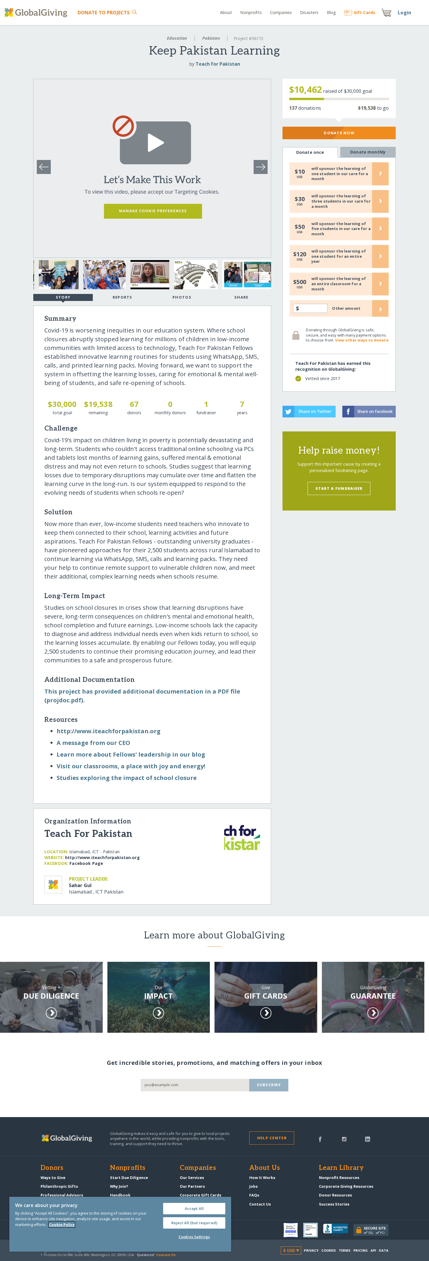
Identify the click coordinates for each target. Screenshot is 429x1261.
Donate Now (339, 132)
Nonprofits (250, 12)
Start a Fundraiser (339, 488)
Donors (52, 1168)
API (373, 1250)
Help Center (272, 1137)
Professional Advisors (62, 1195)
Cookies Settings (194, 1236)
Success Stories (334, 1204)
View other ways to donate (361, 340)
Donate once (310, 152)
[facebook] (320, 1138)
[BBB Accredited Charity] (338, 1230)
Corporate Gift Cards (200, 1195)
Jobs (253, 1186)
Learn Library (341, 1168)
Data (383, 1250)
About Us (264, 1168)
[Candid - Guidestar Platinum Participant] (313, 1230)
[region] (120, 1224)
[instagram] (344, 1138)
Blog (331, 12)
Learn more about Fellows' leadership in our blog (131, 754)
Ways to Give (53, 1177)
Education (177, 38)
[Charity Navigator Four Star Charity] (293, 1230)
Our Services (192, 1177)
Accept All (194, 1208)
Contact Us (260, 1204)
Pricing (360, 1250)
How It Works (262, 1177)
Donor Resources (335, 1195)
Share (241, 297)
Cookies (328, 1250)
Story (63, 297)
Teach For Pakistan (218, 64)
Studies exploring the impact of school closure (127, 778)
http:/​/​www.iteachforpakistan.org (109, 731)
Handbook (120, 1195)
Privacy (311, 1250)
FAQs (254, 1195)
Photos (181, 297)
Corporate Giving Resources (346, 1186)
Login (404, 12)
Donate (104, 12)
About (226, 12)
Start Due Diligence (129, 1177)
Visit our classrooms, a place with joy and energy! (131, 766)
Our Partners (192, 1186)
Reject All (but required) (194, 1222)
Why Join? (119, 1186)
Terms (345, 1250)
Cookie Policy (62, 1224)
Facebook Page (86, 863)
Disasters (309, 12)
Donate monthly (368, 152)
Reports (122, 297)
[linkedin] (367, 1138)
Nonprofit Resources (339, 1177)
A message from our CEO (93, 743)
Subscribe (269, 1084)
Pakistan (211, 38)
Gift (364, 12)
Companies (281, 12)
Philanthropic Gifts (59, 1186)
